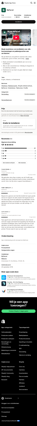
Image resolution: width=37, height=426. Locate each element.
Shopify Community (7, 373)
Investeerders (23, 373)
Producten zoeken (7, 335)
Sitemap (4, 416)
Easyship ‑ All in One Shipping (15, 282)
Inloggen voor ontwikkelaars (10, 403)
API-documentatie (7, 370)
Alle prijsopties (29, 132)
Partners (21, 379)
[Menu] (35, 3)
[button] (18, 277)
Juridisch (22, 386)
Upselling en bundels (25, 342)
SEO (20, 348)
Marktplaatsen (23, 335)
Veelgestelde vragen (7, 250)
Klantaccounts (12, 86)
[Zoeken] (31, 3)
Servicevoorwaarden (7, 407)
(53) (18, 17)
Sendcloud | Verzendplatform (15, 276)
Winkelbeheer (5, 353)
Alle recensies (22, 162)
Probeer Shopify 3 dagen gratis (18, 311)
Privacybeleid (5, 247)
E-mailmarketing (24, 345)
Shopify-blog (5, 376)
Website (4, 258)
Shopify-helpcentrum (8, 366)
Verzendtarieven (6, 100)
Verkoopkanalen (6, 332)
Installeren (18, 22)
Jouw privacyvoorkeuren (9, 420)
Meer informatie (24, 115)
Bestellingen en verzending (6, 342)
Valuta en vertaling (25, 355)
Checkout (4, 86)
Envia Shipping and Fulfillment (15, 289)
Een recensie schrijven (9, 162)
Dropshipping (23, 332)
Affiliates (22, 383)
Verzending (4, 94)
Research (4, 379)
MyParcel (26, 17)
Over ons (22, 366)
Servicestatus (23, 389)
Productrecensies (24, 338)
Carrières (22, 370)
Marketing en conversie (8, 350)
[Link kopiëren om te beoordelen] (10, 169)
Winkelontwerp (6, 347)
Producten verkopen (7, 338)
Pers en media (23, 376)
